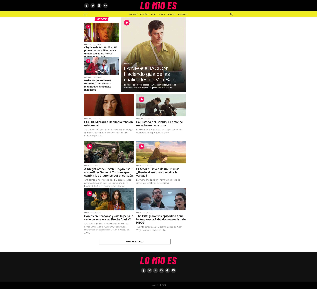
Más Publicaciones (135, 241)
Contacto (183, 14)
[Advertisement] (211, 58)
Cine (153, 14)
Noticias (133, 14)
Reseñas (144, 14)
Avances (171, 14)
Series (161, 14)
